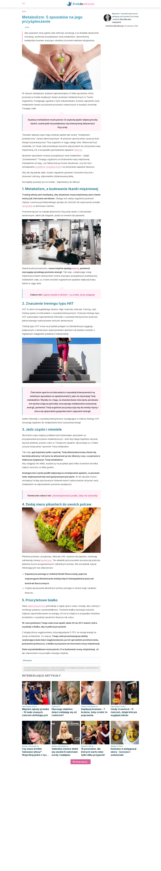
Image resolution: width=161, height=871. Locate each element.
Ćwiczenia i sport (29, 706)
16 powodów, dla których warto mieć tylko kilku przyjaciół (93, 751)
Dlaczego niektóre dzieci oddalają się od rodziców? (64, 712)
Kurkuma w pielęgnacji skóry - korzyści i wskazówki (123, 751)
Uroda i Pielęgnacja (89, 706)
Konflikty (56, 706)
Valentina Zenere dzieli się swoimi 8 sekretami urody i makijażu (65, 751)
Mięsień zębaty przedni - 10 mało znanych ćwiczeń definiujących (35, 712)
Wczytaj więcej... (80, 762)
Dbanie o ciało (117, 746)
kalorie (75, 268)
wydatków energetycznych (48, 167)
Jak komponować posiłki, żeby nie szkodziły (75, 495)
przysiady (28, 206)
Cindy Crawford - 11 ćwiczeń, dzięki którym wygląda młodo (124, 712)
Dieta (24, 11)
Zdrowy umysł (87, 746)
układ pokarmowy (36, 606)
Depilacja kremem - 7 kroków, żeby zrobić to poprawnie (94, 712)
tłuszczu (78, 150)
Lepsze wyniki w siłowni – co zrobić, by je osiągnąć (69, 294)
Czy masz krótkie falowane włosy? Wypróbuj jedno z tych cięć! (35, 751)
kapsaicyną (45, 560)
